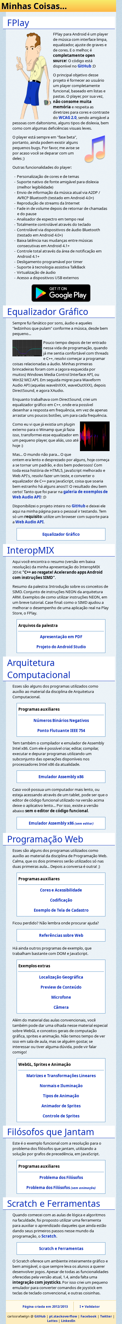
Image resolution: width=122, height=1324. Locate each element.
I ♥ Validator (90, 1306)
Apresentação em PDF (61, 636)
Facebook (89, 1316)
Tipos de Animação (61, 1095)
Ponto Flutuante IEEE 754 (61, 730)
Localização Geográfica (61, 977)
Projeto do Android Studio (61, 646)
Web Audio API (29, 522)
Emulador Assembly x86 (61, 776)
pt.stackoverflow (63, 1316)
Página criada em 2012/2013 (45, 1306)
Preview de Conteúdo (61, 987)
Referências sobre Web (61, 935)
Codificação (61, 900)
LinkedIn (68, 1320)
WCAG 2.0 (67, 117)
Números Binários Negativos (61, 720)
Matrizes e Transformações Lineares (61, 1075)
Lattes (52, 1320)
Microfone (61, 997)
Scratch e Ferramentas (61, 1248)
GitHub (84, 66)
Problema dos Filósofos (61, 1177)
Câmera (61, 1007)
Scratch (48, 1236)
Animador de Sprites (61, 1106)
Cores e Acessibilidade (61, 890)
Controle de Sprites (61, 1116)
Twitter (106, 1316)
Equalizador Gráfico (61, 534)
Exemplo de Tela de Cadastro (61, 910)
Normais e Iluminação (61, 1085)
